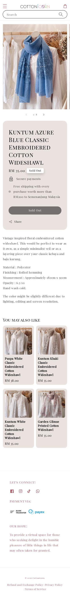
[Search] (61, 14)
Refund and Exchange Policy (25, 584)
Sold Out (35, 210)
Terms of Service (35, 589)
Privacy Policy (54, 584)
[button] (5, 6)
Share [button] (18, 221)
